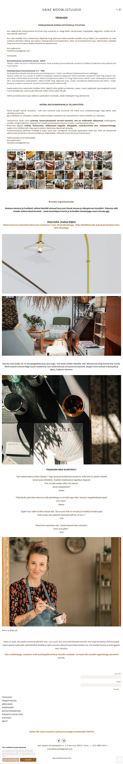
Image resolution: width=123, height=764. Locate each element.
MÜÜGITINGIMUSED (11, 711)
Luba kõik (28, 760)
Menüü (120, 9)
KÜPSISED (6, 717)
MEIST (5, 721)
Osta (50, 221)
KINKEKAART (8, 707)
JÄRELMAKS (7, 704)
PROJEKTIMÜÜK (9, 700)
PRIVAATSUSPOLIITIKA (12, 714)
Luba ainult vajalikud (11, 760)
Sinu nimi (118, 674)
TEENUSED (7, 697)
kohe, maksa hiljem (64, 221)
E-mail (118, 682)
